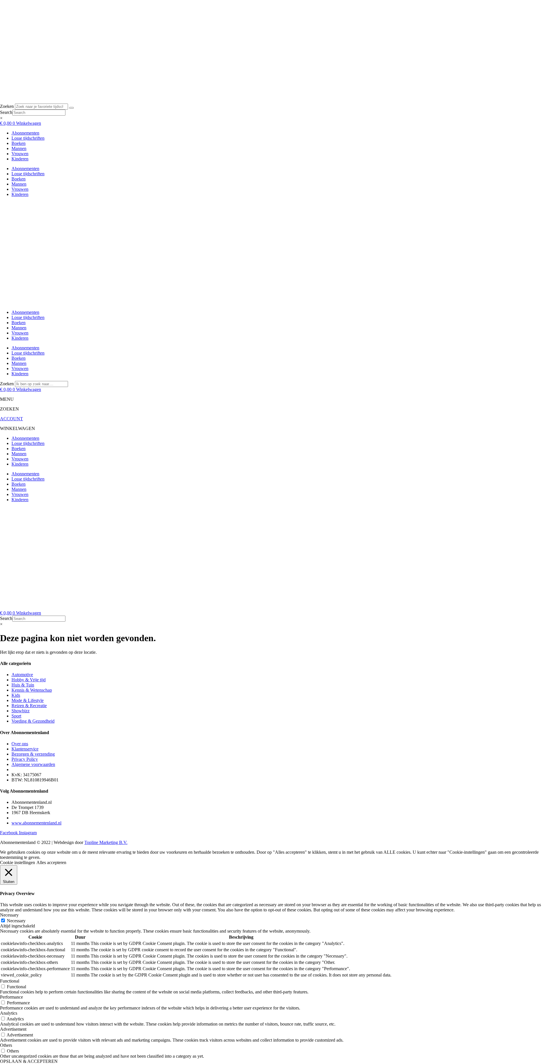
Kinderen (19, 158)
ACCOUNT (11, 418)
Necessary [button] (9, 915)
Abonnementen (25, 133)
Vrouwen (19, 153)
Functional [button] (9, 981)
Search (6, 112)
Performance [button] (11, 997)
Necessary (16, 920)
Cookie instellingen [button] (17, 862)
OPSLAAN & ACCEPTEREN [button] (29, 1061)
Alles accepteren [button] (51, 862)
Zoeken (7, 106)
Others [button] (6, 1045)
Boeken (18, 143)
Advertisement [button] (13, 1029)
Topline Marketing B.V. (105, 842)
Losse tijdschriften (27, 138)
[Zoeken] (71, 108)
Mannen (18, 148)
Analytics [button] (8, 1013)
